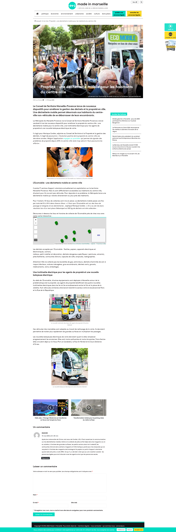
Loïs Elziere (39, 100)
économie (54, 13)
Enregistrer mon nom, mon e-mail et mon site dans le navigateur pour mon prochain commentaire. (69, 510)
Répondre (45, 458)
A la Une (45, 21)
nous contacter (96, 526)
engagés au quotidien (71, 138)
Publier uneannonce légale (119, 13)
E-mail (36, 502)
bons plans (106, 13)
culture (97, 13)
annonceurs (120, 526)
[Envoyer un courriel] (43, 100)
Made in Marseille (56, 526)
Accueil (38, 21)
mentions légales (83, 526)
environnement (67, 13)
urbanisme (79, 13)
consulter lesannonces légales (134, 13)
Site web (74, 502)
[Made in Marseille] (88, 5)
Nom (35, 495)
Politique (45, 13)
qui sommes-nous (109, 526)
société (89, 13)
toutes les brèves (119, 114)
